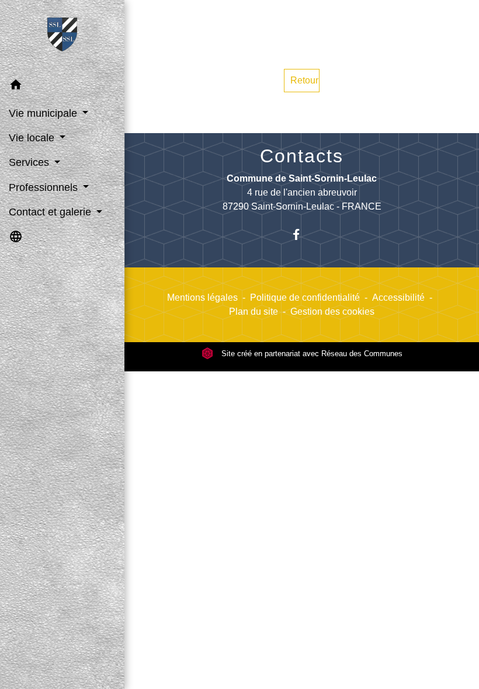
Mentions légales (202, 297)
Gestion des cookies (332, 311)
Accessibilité (398, 297)
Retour (304, 80)
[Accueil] (62, 37)
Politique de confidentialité (305, 297)
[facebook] (301, 234)
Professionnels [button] (45, 187)
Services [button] (30, 162)
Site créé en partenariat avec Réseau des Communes (310, 353)
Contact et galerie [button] (51, 212)
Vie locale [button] (33, 138)
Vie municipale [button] (44, 113)
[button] (62, 86)
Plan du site (253, 311)
